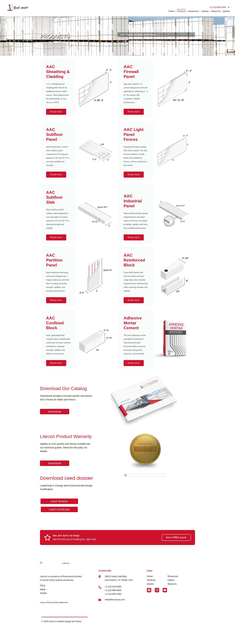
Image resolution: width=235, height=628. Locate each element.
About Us (215, 11)
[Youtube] (165, 590)
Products (181, 11)
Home (171, 11)
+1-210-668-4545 (217, 7)
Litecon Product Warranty (66, 436)
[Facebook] (149, 590)
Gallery (205, 11)
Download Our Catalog (63, 388)
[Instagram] (157, 590)
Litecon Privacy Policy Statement (54, 602)
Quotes (226, 11)
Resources (193, 11)
